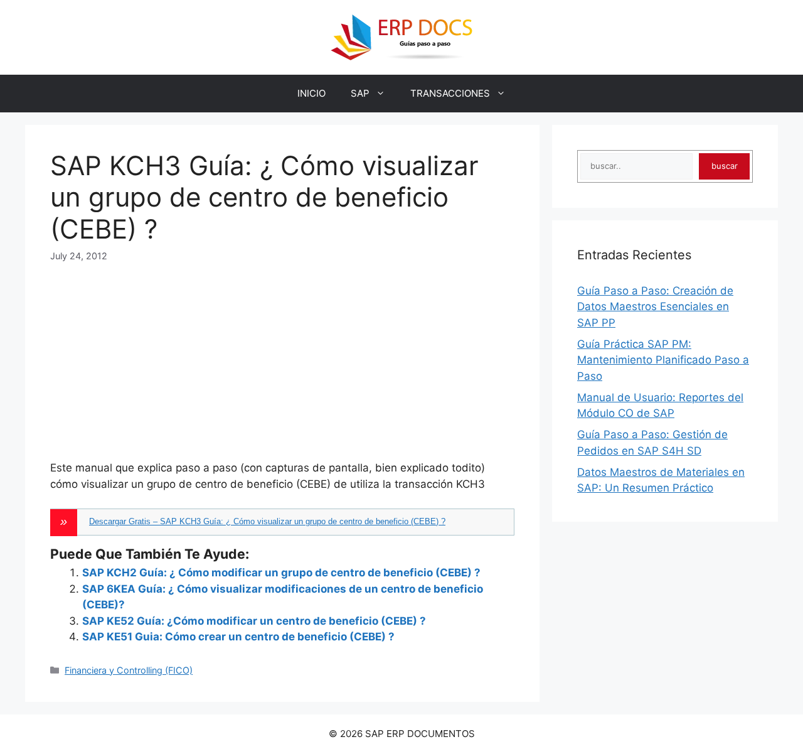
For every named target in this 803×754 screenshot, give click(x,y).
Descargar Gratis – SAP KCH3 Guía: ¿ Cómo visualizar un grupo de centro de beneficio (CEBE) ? (267, 521)
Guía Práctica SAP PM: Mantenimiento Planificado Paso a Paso (663, 360)
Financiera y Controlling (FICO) (129, 670)
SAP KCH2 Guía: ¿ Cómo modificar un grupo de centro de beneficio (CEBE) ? (281, 572)
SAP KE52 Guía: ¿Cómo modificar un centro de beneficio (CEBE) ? (254, 621)
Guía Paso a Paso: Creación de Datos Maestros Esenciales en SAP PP (655, 306)
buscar (724, 166)
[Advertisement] (282, 351)
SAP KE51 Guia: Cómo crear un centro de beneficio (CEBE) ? (238, 636)
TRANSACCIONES (450, 93)
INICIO (311, 93)
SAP (360, 93)
